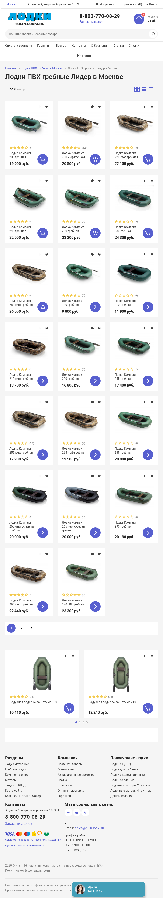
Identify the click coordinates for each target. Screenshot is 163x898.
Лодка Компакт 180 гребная (73, 302)
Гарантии (64, 796)
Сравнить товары (70, 764)
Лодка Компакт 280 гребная (125, 228)
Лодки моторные (17, 764)
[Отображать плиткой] (137, 89)
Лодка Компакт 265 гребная (125, 450)
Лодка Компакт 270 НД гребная (73, 602)
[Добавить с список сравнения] (40, 106)
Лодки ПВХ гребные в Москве (42, 68)
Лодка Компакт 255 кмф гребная (21, 450)
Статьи (119, 45)
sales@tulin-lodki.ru (89, 828)
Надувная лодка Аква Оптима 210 (112, 702)
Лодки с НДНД (15, 785)
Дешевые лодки (121, 796)
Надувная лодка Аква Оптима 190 (33, 702)
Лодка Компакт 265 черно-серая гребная (73, 526)
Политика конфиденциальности (27, 870)
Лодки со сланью (122, 780)
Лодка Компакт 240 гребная (20, 228)
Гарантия (44, 45)
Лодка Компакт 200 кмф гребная (74, 155)
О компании (66, 769)
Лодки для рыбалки (124, 769)
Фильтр (19, 89)
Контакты (79, 45)
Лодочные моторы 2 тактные (130, 785)
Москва (11, 4)
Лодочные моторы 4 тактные (130, 790)
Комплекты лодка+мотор (23, 796)
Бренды (61, 45)
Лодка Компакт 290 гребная (125, 524)
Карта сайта (13, 790)
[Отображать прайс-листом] (151, 89)
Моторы (11, 780)
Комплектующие (16, 774)
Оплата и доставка (18, 45)
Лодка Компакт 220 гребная (73, 376)
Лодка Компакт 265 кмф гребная (74, 450)
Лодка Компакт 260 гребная (73, 228)
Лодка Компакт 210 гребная (125, 302)
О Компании (99, 45)
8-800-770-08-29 (100, 16)
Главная (11, 68)
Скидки (134, 45)
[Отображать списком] (144, 89)
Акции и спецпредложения (76, 774)
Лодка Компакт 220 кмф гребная (126, 155)
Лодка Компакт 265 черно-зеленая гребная (22, 526)
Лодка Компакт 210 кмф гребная (21, 376)
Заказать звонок (91, 21)
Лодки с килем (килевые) (128, 774)
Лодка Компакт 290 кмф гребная (21, 602)
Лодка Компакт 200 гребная (20, 155)
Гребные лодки (15, 769)
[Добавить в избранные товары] (46, 106)
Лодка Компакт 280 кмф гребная (21, 302)
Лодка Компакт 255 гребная (125, 376)
